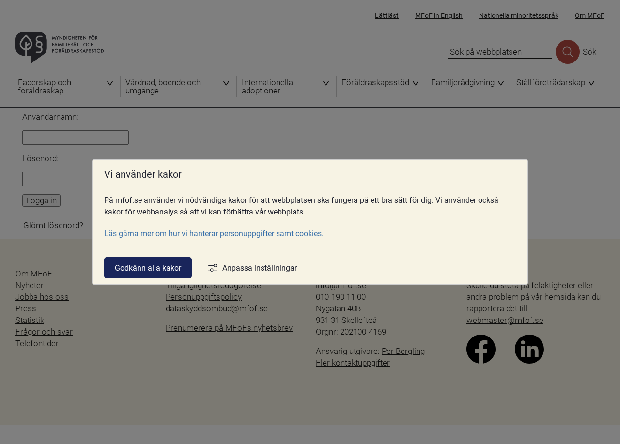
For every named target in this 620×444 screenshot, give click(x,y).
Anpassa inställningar (259, 267)
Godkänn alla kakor (148, 267)
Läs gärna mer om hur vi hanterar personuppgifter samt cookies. (214, 233)
